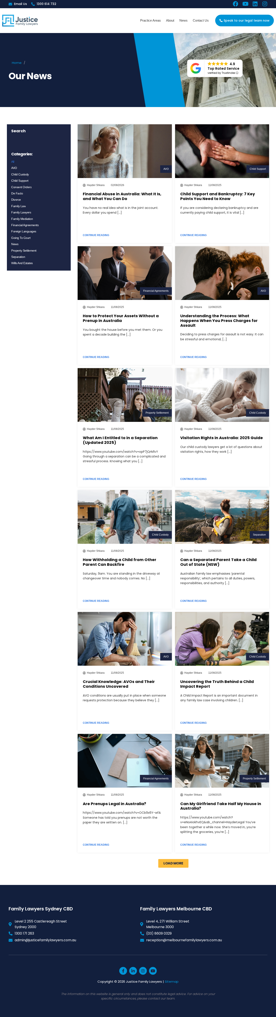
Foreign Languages (23, 231)
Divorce (16, 199)
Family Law (18, 206)
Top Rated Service (223, 68)
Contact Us (201, 20)
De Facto (17, 193)
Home (17, 62)
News (183, 20)
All (12, 161)
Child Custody (20, 174)
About (170, 20)
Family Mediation (22, 219)
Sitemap (172, 981)
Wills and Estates (22, 263)
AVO (14, 168)
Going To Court (20, 238)
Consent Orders (21, 187)
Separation (18, 257)
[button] (173, 863)
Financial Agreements (25, 225)
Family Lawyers (21, 212)
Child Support (19, 180)
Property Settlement (23, 250)
